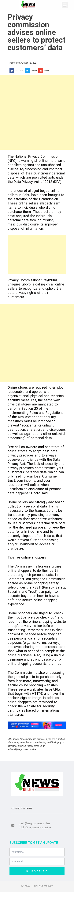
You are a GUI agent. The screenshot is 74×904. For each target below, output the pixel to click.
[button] (65, 5)
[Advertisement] (37, 112)
